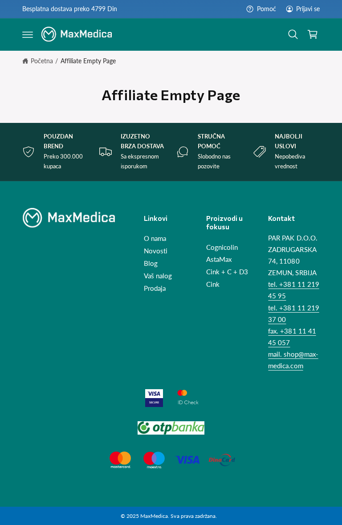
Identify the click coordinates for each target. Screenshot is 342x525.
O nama (155, 238)
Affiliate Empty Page (88, 61)
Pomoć (266, 8)
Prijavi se (308, 8)
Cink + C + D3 (227, 272)
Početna (42, 61)
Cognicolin (222, 247)
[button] (27, 34)
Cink (213, 284)
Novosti (155, 251)
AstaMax (219, 259)
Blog (151, 263)
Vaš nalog (158, 276)
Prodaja (155, 288)
